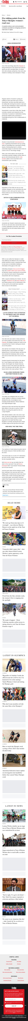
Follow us (16, 39)
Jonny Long (6, 32)
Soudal (4, 158)
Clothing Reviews (20, 980)
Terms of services (16, 246)
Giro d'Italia (19, 961)
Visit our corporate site (18, 1015)
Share (5, 39)
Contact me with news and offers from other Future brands (14, 1002)
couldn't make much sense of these (16, 270)
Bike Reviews (20, 978)
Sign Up (14, 1006)
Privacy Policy (18, 1010)
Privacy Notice (18, 247)
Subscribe (20, 1)
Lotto (21, 157)
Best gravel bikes (20, 969)
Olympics (8, 15)
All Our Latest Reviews (7, 978)
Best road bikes (7, 969)
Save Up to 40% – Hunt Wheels (15, 6)
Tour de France (9, 961)
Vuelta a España (9, 963)
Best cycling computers (20, 972)
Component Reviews (7, 980)
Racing (3, 15)
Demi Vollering (20, 280)
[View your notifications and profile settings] (13, 2)
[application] (14, 130)
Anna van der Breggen (19, 269)
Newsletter (23, 39)
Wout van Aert (8, 462)
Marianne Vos (10, 280)
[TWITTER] (4, 486)
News (21, 32)
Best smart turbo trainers (7, 972)
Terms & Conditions (13, 1011)
